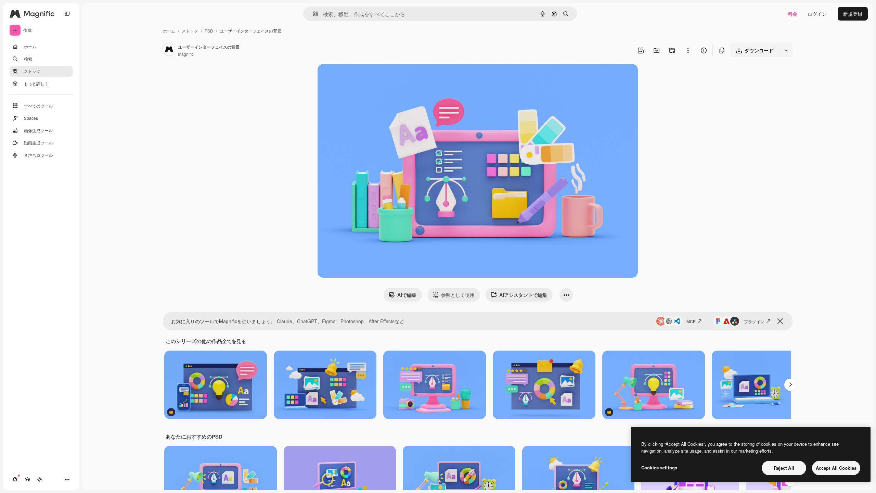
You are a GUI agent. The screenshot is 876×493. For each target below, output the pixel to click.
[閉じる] (780, 321)
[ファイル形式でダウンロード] (786, 50)
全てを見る (234, 341)
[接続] (15, 479)
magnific (186, 54)
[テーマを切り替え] (39, 479)
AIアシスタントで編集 (523, 294)
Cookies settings (659, 467)
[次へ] (790, 385)
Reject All (784, 468)
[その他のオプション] (688, 50)
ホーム (169, 31)
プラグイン (754, 321)
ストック (190, 31)
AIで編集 (406, 294)
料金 (792, 13)
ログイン (817, 13)
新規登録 (852, 13)
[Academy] (27, 479)
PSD (209, 31)
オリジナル (364, 77)
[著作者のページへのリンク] (169, 50)
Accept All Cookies (836, 468)
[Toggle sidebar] (67, 13)
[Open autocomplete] (313, 13)
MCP (691, 321)
